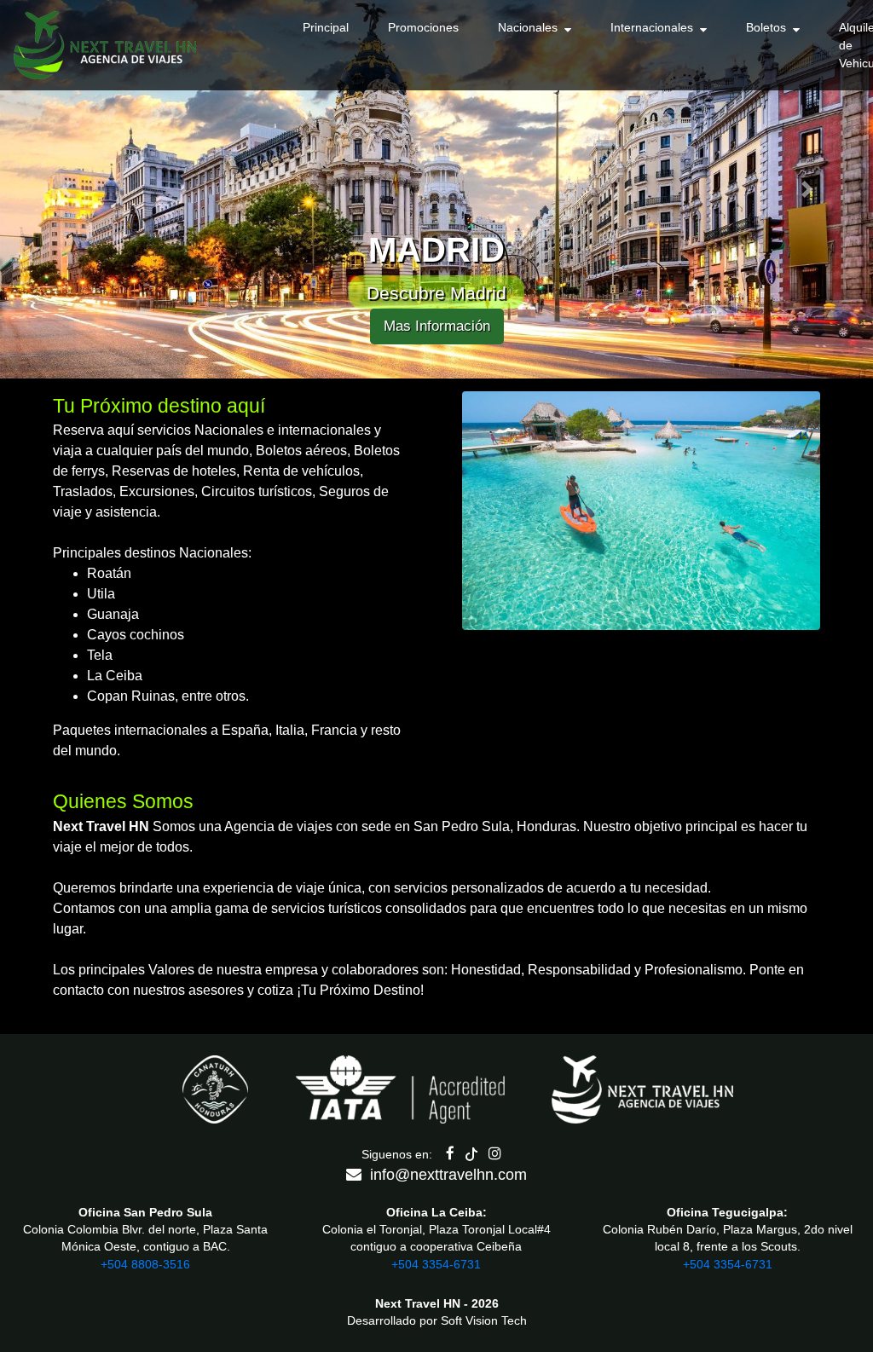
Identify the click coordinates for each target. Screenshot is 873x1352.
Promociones (423, 27)
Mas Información (437, 326)
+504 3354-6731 (436, 1264)
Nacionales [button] (531, 27)
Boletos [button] (769, 27)
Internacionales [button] (655, 27)
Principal (326, 27)
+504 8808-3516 (145, 1264)
